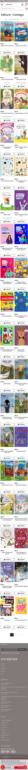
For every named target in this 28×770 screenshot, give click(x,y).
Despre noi (4, 723)
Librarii (2, 666)
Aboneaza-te (22, 649)
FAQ (2, 673)
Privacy (24, 757)
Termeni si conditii (17, 757)
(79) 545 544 (23, 1)
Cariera (3, 671)
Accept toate (21, 767)
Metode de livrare (5, 705)
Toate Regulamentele (7, 683)
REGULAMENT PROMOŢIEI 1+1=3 (9, 692)
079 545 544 (9, 659)
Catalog (3, 732)
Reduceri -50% (5, 740)
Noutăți (3, 664)
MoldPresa (6, 758)
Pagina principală (6, 720)
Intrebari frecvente (6, 709)
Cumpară (8, 52)
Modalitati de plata (6, 702)
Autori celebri (5, 735)
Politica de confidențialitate (19, 764)
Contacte (3, 669)
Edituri (3, 737)
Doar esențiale (7, 767)
